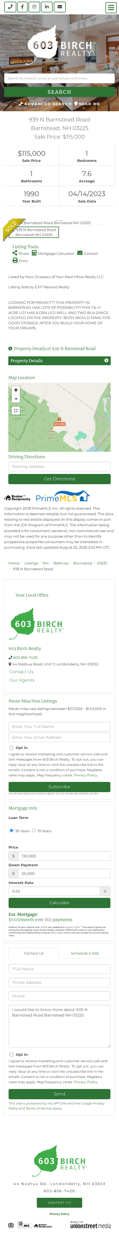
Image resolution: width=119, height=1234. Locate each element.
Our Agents (22, 680)
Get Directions (59, 478)
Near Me (89, 104)
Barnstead (82, 563)
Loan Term (19, 817)
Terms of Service (39, 1108)
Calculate (60, 902)
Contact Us (21, 671)
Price (13, 847)
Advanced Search (48, 104)
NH (46, 563)
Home (14, 563)
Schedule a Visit (85, 953)
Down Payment (23, 865)
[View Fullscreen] (16, 410)
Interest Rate (21, 882)
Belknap (61, 563)
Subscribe (59, 786)
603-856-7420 (25, 657)
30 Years (22, 831)
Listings (31, 563)
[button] (59, 92)
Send (59, 1093)
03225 (102, 563)
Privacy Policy (85, 775)
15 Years (44, 831)
